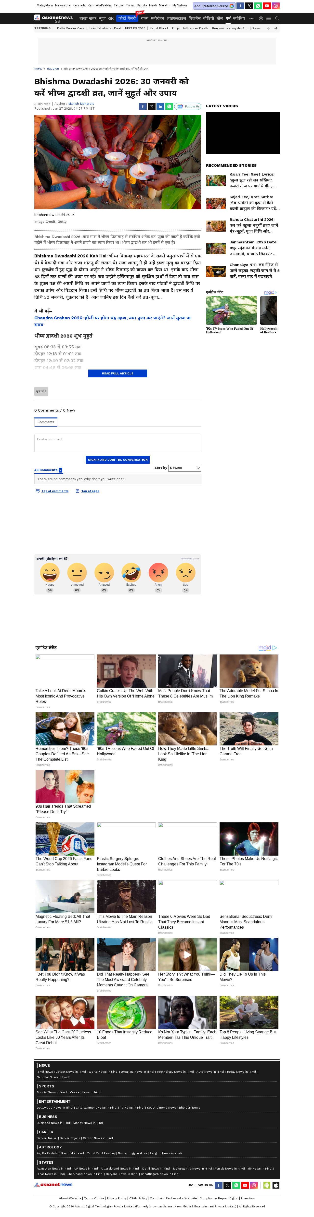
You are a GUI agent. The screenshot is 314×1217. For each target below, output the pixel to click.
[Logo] (55, 18)
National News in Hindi (53, 1077)
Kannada (79, 5)
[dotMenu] (251, 18)
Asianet (53, 1184)
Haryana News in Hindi (122, 1174)
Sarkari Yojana (70, 1138)
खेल (220, 18)
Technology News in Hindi (175, 1071)
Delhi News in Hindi (156, 1168)
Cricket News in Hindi (85, 1092)
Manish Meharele (81, 103)
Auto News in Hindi (210, 1071)
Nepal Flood (159, 28)
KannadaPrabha (100, 5)
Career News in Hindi (98, 1138)
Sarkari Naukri (47, 1138)
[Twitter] (249, 5)
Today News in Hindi (241, 1071)
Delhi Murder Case (71, 28)
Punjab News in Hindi (230, 1168)
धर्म (228, 18)
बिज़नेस (195, 18)
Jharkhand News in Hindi (85, 1174)
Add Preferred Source (211, 6)
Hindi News (45, 1071)
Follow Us (192, 106)
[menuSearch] (277, 18)
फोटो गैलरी (127, 18)
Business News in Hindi (54, 1123)
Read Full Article (117, 373)
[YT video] (267, 5)
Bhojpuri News (189, 1107)
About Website (70, 1198)
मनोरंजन (157, 18)
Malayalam (45, 5)
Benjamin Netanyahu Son (230, 28)
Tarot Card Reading (101, 1153)
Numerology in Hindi (132, 1153)
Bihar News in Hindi (51, 1174)
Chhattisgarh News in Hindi (160, 1174)
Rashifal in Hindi (73, 1153)
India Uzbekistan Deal (105, 28)
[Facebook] (240, 5)
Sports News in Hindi (52, 1092)
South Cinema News (161, 1107)
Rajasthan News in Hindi (54, 1168)
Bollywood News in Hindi (55, 1107)
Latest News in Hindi (71, 1071)
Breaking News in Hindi (137, 1071)
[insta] (276, 5)
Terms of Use (94, 1198)
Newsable (62, 5)
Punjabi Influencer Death (190, 28)
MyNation (179, 5)
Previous (268, 28)
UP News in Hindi (86, 1168)
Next (276, 28)
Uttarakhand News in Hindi (120, 1168)
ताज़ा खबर (87, 18)
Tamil (130, 5)
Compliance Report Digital (219, 1198)
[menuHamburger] (268, 18)
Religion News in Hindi (166, 1153)
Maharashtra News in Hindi (192, 1168)
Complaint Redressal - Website (173, 1198)
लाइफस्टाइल (176, 18)
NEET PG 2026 (135, 28)
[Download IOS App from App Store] (276, 1185)
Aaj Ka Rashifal (48, 1153)
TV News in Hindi (132, 1107)
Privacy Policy (117, 1198)
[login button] (262, 18)
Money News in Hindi (88, 1123)
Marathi (164, 5)
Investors (248, 1198)
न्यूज (102, 18)
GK (111, 18)
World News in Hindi (103, 1071)
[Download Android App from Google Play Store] (267, 1185)
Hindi (153, 5)
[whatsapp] (258, 5)
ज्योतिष (239, 18)
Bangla (142, 5)
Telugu (119, 5)
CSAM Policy (138, 1198)
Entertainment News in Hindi (96, 1107)
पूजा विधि (41, 391)
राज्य (144, 18)
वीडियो (208, 18)
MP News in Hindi (260, 1168)
